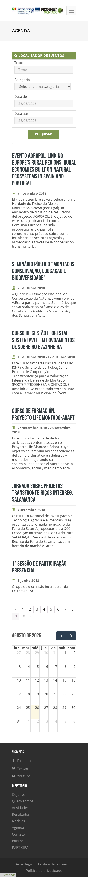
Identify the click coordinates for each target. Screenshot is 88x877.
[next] (71, 635)
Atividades (20, 807)
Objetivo (18, 794)
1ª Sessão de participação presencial (39, 567)
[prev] (61, 635)
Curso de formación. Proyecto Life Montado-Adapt (43, 414)
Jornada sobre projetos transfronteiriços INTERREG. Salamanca (42, 493)
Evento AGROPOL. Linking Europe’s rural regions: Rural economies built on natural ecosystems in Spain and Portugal (44, 169)
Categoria (22, 80)
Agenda (18, 827)
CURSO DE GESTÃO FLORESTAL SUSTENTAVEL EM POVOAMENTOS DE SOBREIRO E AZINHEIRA (43, 340)
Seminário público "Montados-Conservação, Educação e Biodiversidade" (44, 271)
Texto (18, 63)
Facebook (23, 760)
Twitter (21, 768)
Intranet (18, 841)
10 (23, 616)
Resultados (21, 814)
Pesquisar (43, 134)
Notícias (18, 821)
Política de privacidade (44, 870)
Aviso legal (24, 864)
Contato (18, 834)
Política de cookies (53, 864)
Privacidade (8, 875)
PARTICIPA (20, 847)
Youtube (23, 776)
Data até (21, 113)
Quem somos (23, 801)
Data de (20, 96)
